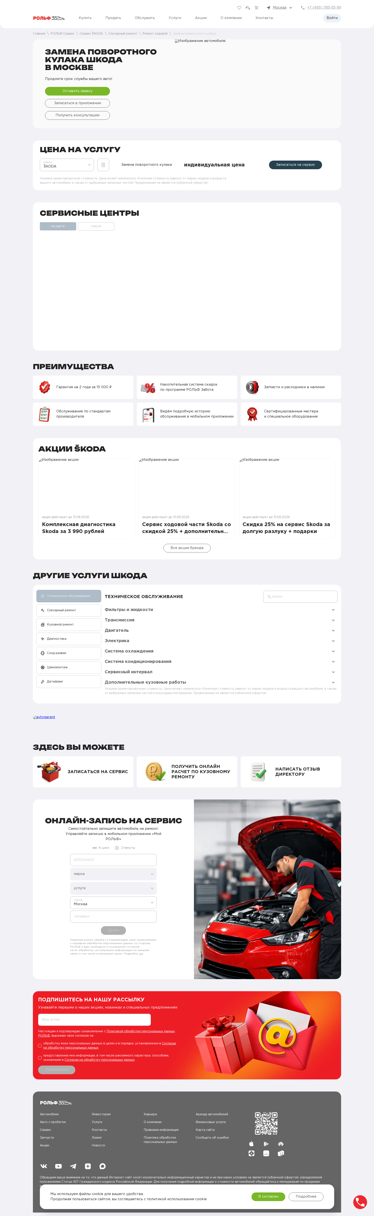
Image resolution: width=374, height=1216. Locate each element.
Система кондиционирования (138, 662)
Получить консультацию (78, 115)
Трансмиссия (119, 620)
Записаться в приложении (77, 103)
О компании (231, 18)
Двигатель (117, 630)
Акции (201, 18)
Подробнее (306, 1196)
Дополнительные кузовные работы (145, 682)
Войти (332, 18)
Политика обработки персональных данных (160, 1139)
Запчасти (47, 1137)
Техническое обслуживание (144, 597)
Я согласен (268, 1196)
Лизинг (97, 1137)
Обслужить (145, 18)
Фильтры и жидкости (129, 610)
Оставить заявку (77, 91)
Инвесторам (101, 1114)
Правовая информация (161, 1130)
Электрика (117, 641)
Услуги (175, 18)
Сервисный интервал (128, 672)
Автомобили (49, 1114)
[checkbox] (109, 1045)
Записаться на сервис (295, 164)
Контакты (264, 18)
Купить (85, 18)
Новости (98, 1145)
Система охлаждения (129, 651)
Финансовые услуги (211, 1122)
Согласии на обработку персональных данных (99, 1060)
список (96, 226)
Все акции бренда (187, 548)
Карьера (150, 1114)
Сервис (45, 1130)
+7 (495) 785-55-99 (324, 7)
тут (141, 954)
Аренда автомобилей (212, 1114)
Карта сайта (205, 1130)
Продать (113, 18)
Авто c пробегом (53, 1122)
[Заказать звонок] (360, 1202)
